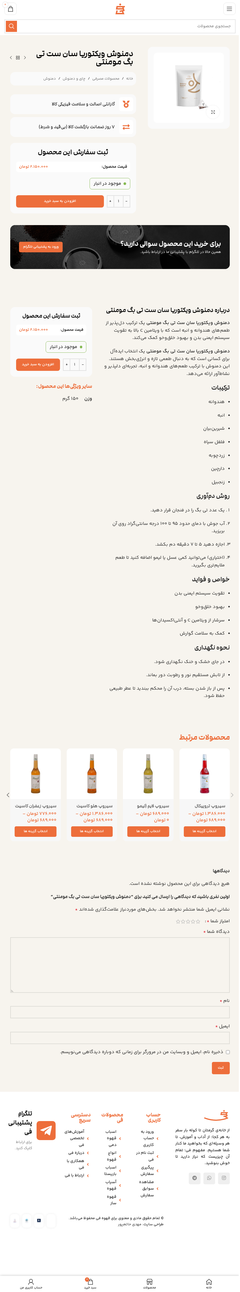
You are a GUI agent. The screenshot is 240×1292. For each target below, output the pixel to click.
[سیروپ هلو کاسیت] (92, 773)
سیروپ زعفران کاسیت (35, 806)
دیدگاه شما (216, 931)
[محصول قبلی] (24, 57)
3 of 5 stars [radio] (188, 921)
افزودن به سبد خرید (60, 201)
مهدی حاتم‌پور (129, 1224)
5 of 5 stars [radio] (178, 921)
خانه (129, 79)
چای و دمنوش (74, 79)
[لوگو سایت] (120, 9)
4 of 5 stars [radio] (183, 921)
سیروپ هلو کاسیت (94, 806)
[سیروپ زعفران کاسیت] (35, 773)
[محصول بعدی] (10, 57)
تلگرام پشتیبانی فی (20, 1122)
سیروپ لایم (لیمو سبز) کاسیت (153, 809)
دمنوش (49, 79)
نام (225, 1001)
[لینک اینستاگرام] (224, 1178)
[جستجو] (11, 26)
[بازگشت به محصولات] (17, 57)
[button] (232, 795)
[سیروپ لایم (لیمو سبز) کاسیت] (148, 773)
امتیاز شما (218, 921)
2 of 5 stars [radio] (193, 921)
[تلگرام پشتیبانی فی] (46, 1130)
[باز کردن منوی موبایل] (229, 9)
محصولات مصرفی (105, 79)
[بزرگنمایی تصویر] (213, 112)
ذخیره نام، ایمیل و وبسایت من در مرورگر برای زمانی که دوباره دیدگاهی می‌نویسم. (141, 1052)
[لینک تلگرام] (194, 1178)
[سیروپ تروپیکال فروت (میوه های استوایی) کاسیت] (204, 773)
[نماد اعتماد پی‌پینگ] (38, 1220)
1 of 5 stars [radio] (198, 921)
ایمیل (222, 1026)
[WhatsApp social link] (209, 1178)
